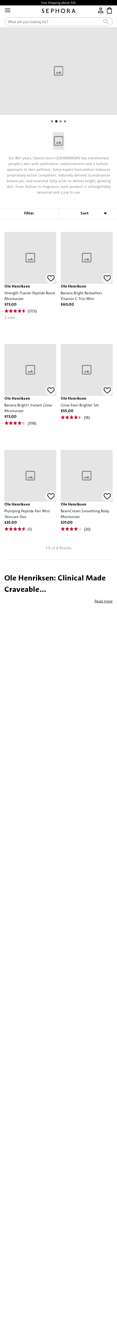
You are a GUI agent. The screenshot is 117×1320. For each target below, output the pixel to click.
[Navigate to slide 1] (52, 121)
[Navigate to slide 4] (65, 121)
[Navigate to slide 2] (56, 121)
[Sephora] (58, 11)
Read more (104, 601)
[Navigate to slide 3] (61, 121)
